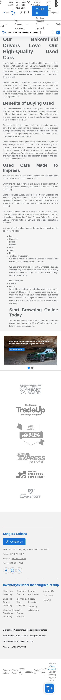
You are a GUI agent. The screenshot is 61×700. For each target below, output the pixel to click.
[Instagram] (13, 570)
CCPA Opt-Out (44, 672)
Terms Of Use (21, 672)
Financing (35, 585)
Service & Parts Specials (21, 602)
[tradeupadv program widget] (30, 410)
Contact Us (16, 541)
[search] (28, 12)
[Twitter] (19, 570)
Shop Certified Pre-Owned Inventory (10, 613)
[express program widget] (30, 458)
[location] (25, 12)
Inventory (10, 585)
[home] (22, 12)
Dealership (51, 585)
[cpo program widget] (30, 434)
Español (47, 600)
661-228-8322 (17, 554)
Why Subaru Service (20, 613)
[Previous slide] (29, 368)
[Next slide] (32, 368)
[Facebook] (6, 570)
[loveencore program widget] (30, 493)
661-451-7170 (19, 558)
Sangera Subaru (6, 671)
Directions (48, 595)
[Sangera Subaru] (7, 12)
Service (22, 585)
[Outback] (30, 350)
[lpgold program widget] (30, 389)
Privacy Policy (15, 671)
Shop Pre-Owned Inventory (8, 602)
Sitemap (29, 672)
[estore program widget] (30, 474)
